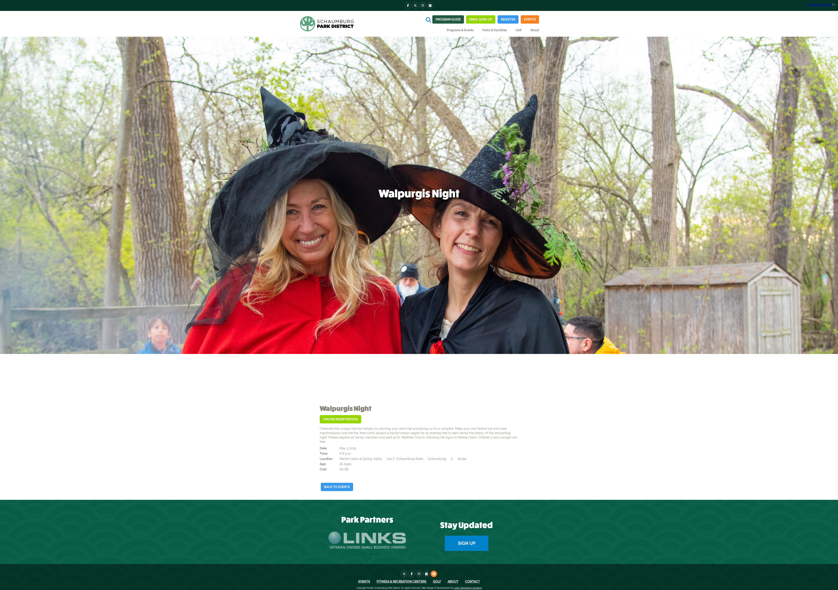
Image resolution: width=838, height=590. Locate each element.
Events (530, 19)
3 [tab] (370, 554)
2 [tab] (364, 554)
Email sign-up (480, 19)
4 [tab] (377, 554)
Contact (472, 581)
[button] (460, 30)
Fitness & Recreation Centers (401, 581)
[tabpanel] (367, 540)
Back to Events (337, 487)
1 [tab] (357, 554)
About (453, 581)
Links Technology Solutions (468, 588)
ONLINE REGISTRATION (340, 419)
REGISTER (508, 19)
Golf (519, 30)
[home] (327, 24)
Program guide (448, 19)
